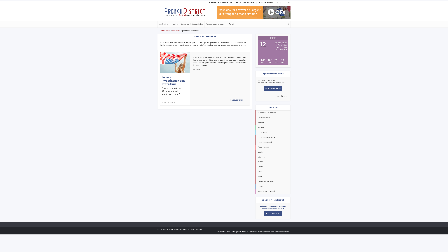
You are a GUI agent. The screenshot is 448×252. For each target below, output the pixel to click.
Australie (162, 24)
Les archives (281, 96)
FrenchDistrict (165, 31)
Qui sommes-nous (223, 232)
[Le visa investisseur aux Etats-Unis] (175, 62)
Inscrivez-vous (274, 88)
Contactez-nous (267, 2)
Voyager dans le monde (215, 24)
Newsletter (253, 232)
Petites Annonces (264, 232)
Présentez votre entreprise (280, 232)
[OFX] (253, 12)
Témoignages (236, 232)
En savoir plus (238, 100)
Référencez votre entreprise (221, 2)
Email (198, 69)
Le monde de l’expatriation (192, 24)
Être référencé (274, 214)
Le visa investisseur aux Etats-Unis (173, 80)
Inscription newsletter (246, 2)
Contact (245, 232)
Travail (231, 24)
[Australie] (184, 11)
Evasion (175, 24)
